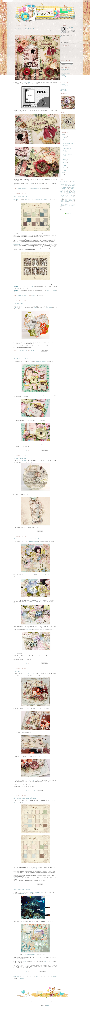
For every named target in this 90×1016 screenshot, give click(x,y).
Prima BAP (68, 198)
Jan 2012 (65, 170)
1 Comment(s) (24, 663)
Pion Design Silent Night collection (25, 798)
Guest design (33, 188)
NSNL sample (69, 193)
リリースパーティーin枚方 (29, 780)
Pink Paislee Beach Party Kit (29, 954)
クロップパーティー (67, 205)
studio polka (29, 629)
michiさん (23, 893)
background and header (65, 181)
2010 (63, 174)
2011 (63, 172)
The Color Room (71, 201)
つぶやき (73, 205)
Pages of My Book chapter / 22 (23, 889)
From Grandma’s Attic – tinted (40, 199)
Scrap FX (62, 72)
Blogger (47, 1005)
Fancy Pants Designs (64, 69)
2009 (63, 176)
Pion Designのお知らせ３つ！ (24, 196)
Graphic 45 (62, 70)
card (73, 181)
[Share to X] (46, 188)
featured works (72, 187)
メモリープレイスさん (51, 290)
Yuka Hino (20, 188)
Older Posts (55, 976)
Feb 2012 (65, 169)
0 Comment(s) (24, 295)
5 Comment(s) (24, 530)
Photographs (69, 196)
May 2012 (65, 164)
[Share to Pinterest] (48, 188)
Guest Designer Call (28, 286)
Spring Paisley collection (31, 30)
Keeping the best (63, 86)
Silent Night (24, 460)
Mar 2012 (65, 167)
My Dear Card (18, 303)
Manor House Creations (26, 306)
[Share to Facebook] (47, 188)
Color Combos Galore (67, 183)
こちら (17, 288)
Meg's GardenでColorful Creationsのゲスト (28, 28)
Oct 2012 (64, 137)
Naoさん (45, 961)
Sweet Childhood (48, 307)
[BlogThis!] (44, 188)
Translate (70, 64)
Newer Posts (16, 976)
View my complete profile (65, 36)
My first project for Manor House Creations (27, 539)
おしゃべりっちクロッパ (69, 204)
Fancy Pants (71, 185)
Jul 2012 (64, 160)
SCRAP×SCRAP (63, 201)
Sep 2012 (65, 139)
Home (36, 976)
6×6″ (17, 239)
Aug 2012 (65, 159)
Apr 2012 (64, 165)
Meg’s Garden (38, 188)
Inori (66, 191)
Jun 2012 (65, 162)
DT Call (30, 183)
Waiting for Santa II (32, 673)
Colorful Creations (26, 82)
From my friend (65, 188)
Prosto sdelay (63, 89)
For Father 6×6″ (28, 199)
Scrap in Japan (68, 199)
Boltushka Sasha (63, 88)
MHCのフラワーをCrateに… (23, 359)
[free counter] (68, 213)
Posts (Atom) (21, 978)
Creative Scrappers (64, 79)
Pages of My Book (34, 971)
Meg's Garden (63, 74)
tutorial (61, 203)
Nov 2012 (65, 136)
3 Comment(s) (24, 790)
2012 (63, 134)
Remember (17, 671)
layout (70, 191)
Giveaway (72, 188)
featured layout (66, 187)
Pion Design (33, 295)
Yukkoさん (25, 961)
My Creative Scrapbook (64, 85)
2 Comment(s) (24, 188)
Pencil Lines (62, 196)
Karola (35, 307)
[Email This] (43, 188)
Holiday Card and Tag (20, 458)
